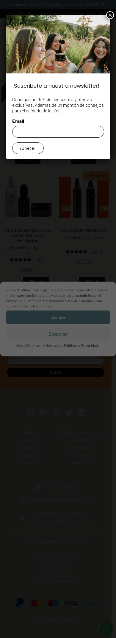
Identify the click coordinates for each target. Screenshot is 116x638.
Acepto (58, 317)
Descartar (58, 333)
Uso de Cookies (27, 345)
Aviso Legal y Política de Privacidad (70, 345)
